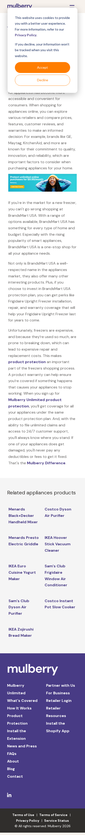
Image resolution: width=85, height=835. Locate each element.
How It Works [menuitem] (19, 708)
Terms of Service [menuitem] (53, 815)
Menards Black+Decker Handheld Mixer (23, 515)
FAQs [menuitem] (12, 753)
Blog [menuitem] (11, 768)
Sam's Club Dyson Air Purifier (18, 607)
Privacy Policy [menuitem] (27, 820)
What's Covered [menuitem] (22, 700)
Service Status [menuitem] (56, 820)
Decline (42, 80)
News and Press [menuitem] (22, 746)
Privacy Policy (25, 35)
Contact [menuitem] (15, 776)
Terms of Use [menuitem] (23, 815)
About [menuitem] (13, 761)
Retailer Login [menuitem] (59, 700)
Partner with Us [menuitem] (60, 685)
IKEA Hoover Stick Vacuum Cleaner (58, 544)
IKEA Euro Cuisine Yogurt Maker (22, 572)
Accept (42, 67)
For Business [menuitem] (58, 693)
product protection (27, 361)
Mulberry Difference (46, 462)
